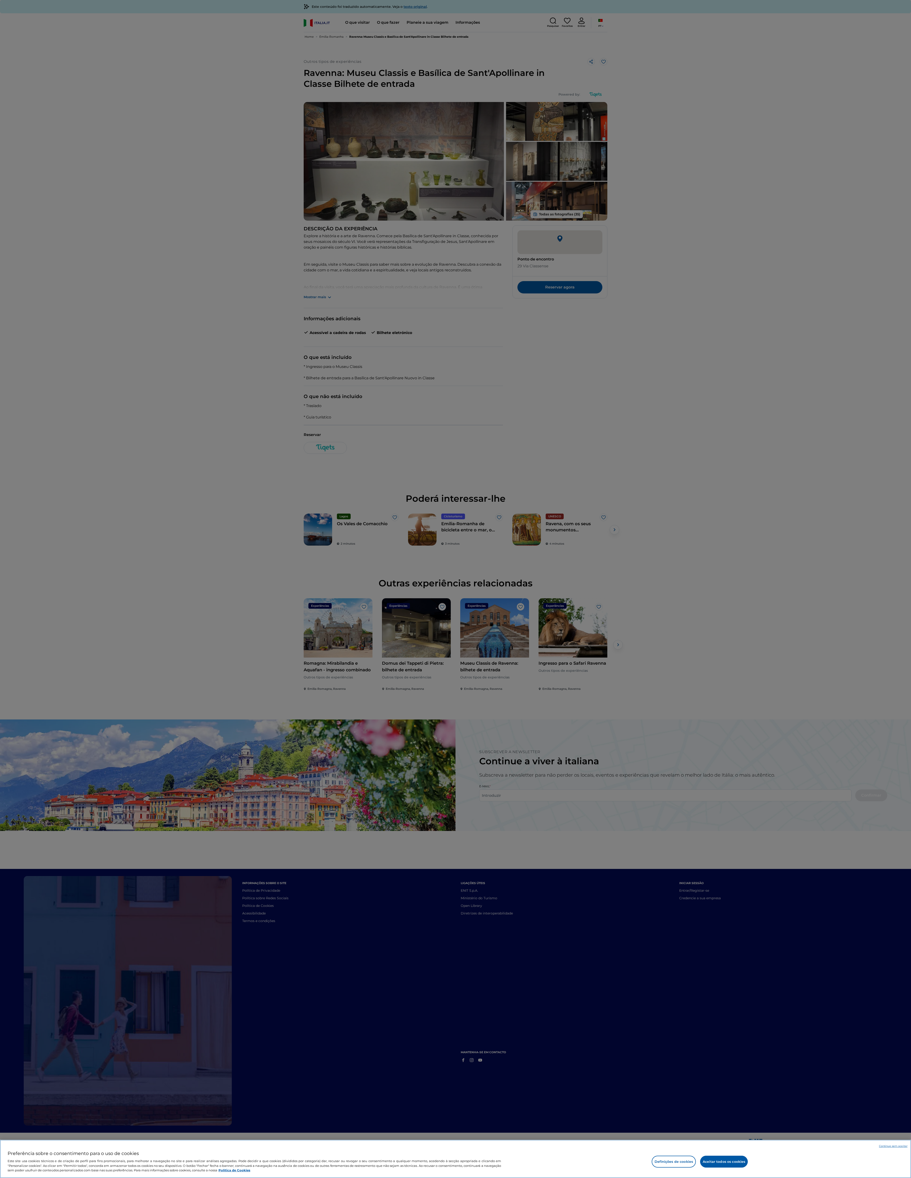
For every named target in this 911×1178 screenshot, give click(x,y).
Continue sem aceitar (893, 1146)
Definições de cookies (674, 1161)
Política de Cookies (234, 1170)
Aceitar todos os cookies (724, 1161)
